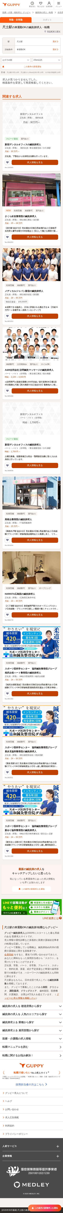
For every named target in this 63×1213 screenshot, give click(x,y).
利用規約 (9, 1125)
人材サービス (9, 1146)
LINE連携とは (51, 918)
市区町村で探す (54, 31)
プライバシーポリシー (16, 1134)
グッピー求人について (16, 1093)
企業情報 (7, 1156)
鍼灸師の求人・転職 (44, 12)
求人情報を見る (35, 162)
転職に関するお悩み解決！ (17, 1055)
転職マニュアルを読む (15, 1046)
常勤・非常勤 (16, 19)
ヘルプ (8, 1101)
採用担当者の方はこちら (30, 1084)
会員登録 (8, 954)
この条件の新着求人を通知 (33, 889)
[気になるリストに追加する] (7, 162)
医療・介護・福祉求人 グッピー (16, 12)
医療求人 (16, 936)
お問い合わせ (12, 1109)
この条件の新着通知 (32, 67)
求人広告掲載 (12, 1117)
